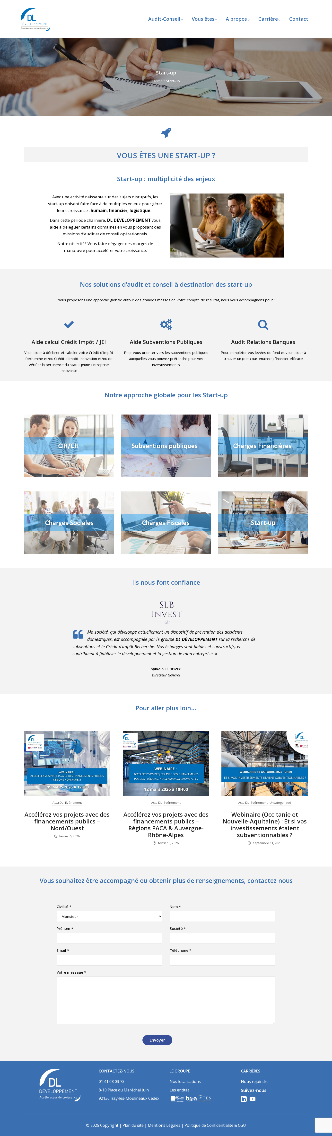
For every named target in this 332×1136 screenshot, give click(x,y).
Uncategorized (280, 802)
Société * (178, 928)
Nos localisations (185, 1081)
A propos (236, 19)
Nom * (175, 906)
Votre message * (71, 972)
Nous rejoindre (255, 1081)
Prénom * (65, 928)
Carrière (268, 19)
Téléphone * (180, 950)
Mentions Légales (164, 1125)
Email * (63, 950)
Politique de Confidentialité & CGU (215, 1125)
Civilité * (64, 906)
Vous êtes (203, 19)
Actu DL (57, 802)
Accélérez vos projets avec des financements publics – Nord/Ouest (67, 821)
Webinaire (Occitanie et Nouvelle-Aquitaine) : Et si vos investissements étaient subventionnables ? (265, 824)
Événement (73, 802)
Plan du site (133, 1125)
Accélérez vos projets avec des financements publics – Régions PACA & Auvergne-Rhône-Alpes (166, 824)
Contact (298, 19)
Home (157, 80)
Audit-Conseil (164, 19)
